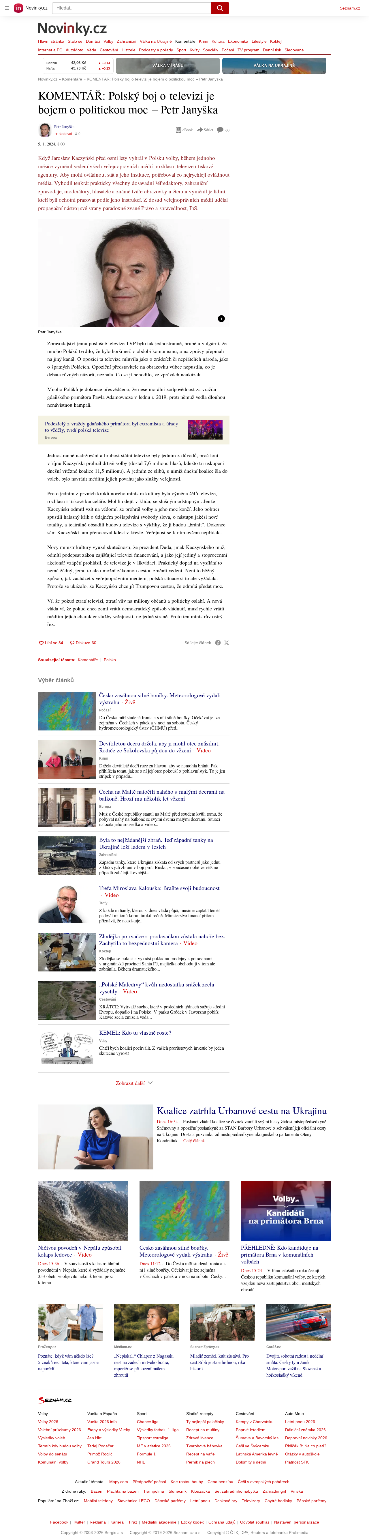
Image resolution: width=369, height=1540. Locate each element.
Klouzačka (200, 1491)
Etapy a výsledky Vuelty (108, 1429)
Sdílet (208, 129)
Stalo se (75, 41)
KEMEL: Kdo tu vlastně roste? (135, 1032)
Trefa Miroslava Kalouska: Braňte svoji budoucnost (159, 888)
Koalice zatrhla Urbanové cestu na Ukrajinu (242, 1110)
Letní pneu (200, 1500)
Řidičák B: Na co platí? (305, 1446)
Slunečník (178, 1491)
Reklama (98, 1522)
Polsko (110, 659)
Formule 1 (146, 1454)
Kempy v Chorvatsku (255, 1421)
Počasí (228, 50)
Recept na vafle (200, 1454)
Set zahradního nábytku (236, 1491)
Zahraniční (126, 41)
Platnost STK (297, 1462)
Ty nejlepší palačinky (205, 1421)
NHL (141, 1462)
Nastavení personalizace (296, 1522)
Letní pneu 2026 (300, 1421)
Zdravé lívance (199, 1438)
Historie (128, 50)
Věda (91, 50)
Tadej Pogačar (100, 1446)
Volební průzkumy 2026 (59, 1429)
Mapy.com (118, 1481)
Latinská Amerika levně (257, 1454)
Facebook (59, 1522)
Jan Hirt (94, 1438)
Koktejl (276, 41)
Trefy (103, 903)
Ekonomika (238, 41)
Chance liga (148, 1421)
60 (227, 130)
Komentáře (185, 41)
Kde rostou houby (187, 1481)
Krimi (203, 41)
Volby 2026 (48, 1421)
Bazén (96, 1491)
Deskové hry (225, 1500)
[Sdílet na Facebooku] (218, 643)
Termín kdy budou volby (60, 1446)
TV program (248, 50)
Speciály (210, 50)
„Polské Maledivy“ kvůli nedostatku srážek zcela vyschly (156, 987)
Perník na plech (200, 1462)
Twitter (79, 1522)
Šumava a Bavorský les (257, 1438)
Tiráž (132, 1522)
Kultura (218, 41)
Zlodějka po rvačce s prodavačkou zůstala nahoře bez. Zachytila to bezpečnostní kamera (162, 939)
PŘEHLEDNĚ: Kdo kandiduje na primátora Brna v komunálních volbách (279, 1254)
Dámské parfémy (170, 1500)
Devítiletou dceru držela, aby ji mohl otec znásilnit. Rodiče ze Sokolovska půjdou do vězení (159, 746)
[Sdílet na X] (226, 643)
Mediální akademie (159, 1522)
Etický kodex (192, 1522)
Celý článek (194, 1140)
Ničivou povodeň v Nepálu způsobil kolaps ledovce (80, 1251)
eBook (187, 129)
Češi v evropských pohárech (263, 1481)
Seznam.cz (350, 8)
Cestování (109, 50)
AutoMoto (74, 50)
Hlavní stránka (51, 41)
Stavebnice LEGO (133, 1500)
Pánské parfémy (311, 1500)
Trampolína (153, 1491)
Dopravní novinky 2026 (306, 1438)
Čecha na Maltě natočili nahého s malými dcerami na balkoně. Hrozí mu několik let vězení (162, 795)
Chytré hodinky (278, 1500)
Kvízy (194, 50)
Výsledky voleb (51, 1438)
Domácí (93, 41)
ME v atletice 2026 (154, 1446)
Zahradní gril (274, 1491)
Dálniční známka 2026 (305, 1429)
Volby (108, 41)
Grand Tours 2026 (104, 1462)
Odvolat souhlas (255, 1522)
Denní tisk (272, 50)
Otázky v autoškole (302, 1454)
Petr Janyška (64, 126)
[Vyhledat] (220, 8)
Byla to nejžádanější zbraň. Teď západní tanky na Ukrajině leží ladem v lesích (156, 843)
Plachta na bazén (123, 1491)
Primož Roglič (99, 1454)
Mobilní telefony (98, 1500)
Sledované (294, 50)
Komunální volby (53, 1462)
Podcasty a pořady (156, 50)
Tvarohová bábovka (204, 1446)
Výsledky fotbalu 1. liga (158, 1429)
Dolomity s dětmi (251, 1462)
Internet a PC (50, 50)
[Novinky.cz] (72, 30)
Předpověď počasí (149, 1481)
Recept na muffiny (202, 1429)
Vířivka (297, 1491)
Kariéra (117, 1522)
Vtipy (103, 1041)
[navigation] (7, 8)
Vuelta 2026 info (102, 1421)
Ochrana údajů (222, 1522)
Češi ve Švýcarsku (252, 1446)
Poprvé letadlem (251, 1429)
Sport (181, 50)
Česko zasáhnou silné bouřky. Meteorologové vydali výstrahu (160, 698)
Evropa (51, 438)
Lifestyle (259, 41)
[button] (133, 273)
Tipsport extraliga (152, 1438)
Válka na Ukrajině (156, 41)
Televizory (251, 1500)
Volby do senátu (52, 1454)
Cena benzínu (220, 1481)
